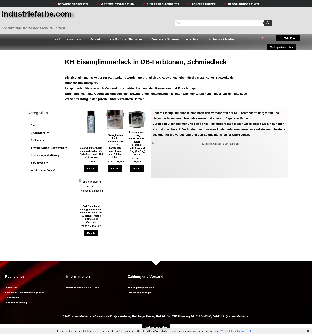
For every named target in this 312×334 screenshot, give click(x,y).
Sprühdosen (192, 39)
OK (249, 331)
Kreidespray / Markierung (165, 39)
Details (91, 168)
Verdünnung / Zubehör (221, 39)
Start (57, 39)
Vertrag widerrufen (156, 327)
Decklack (95, 39)
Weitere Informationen (232, 331)
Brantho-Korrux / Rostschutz (126, 39)
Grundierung (74, 39)
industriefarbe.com (37, 14)
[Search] (268, 23)
